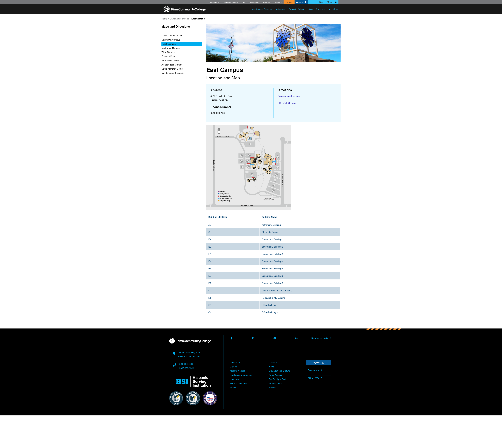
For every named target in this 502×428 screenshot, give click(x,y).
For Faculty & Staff (277, 379)
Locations (234, 379)
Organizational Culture (279, 370)
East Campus (169, 43)
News (271, 366)
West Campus (168, 52)
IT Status (273, 362)
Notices (272, 387)
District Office (168, 56)
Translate (289, 2)
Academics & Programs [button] (262, 9)
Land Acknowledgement (241, 374)
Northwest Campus (170, 47)
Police (233, 387)
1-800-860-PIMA (186, 368)
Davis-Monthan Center (172, 68)
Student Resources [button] (316, 9)
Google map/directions (289, 96)
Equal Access (275, 374)
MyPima (300, 2)
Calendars (277, 2)
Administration (275, 383)
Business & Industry (230, 2)
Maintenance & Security (173, 72)
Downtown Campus (170, 39)
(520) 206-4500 (186, 363)
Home (164, 18)
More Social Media (320, 338)
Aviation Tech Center (171, 64)
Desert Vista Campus (171, 35)
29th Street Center (170, 60)
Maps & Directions (238, 383)
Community (214, 2)
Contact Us (235, 362)
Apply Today (314, 377)
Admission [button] (280, 9)
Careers (233, 366)
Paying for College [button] (296, 9)
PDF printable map (287, 102)
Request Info (254, 2)
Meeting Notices (237, 370)
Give (243, 2)
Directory (266, 2)
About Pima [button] (333, 9)
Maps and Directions (179, 18)
